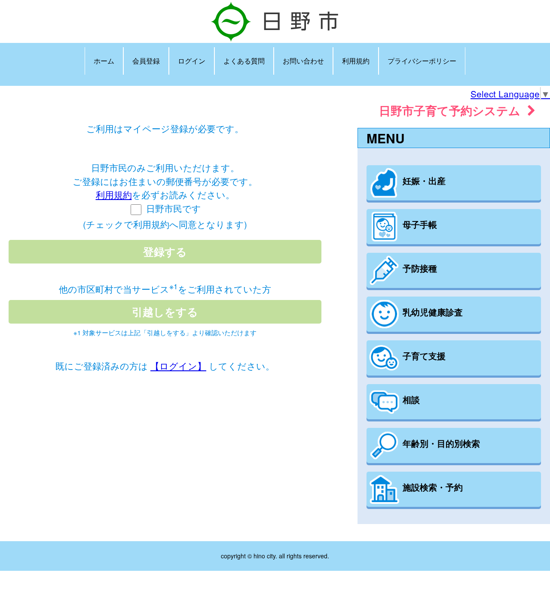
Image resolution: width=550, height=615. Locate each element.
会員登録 (146, 61)
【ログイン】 (178, 365)
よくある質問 (244, 61)
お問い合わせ (303, 61)
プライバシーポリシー (422, 61)
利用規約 (356, 61)
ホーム (104, 61)
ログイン (191, 61)
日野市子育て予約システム (453, 110)
